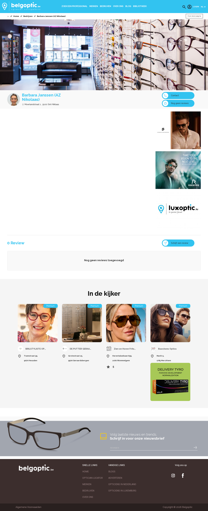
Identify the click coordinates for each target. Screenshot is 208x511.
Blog (128, 6)
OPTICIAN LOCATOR (92, 478)
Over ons (118, 6)
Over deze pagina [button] (194, 16)
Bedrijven (105, 6)
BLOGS (111, 471)
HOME (85, 471)
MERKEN (86, 484)
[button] (184, 7)
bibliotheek (140, 6)
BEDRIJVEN (88, 490)
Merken (93, 6)
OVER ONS (87, 497)
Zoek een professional (74, 6)
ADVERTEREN (115, 478)
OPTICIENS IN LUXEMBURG (122, 490)
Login (196, 7)
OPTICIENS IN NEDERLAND (122, 484)
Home (16, 16)
